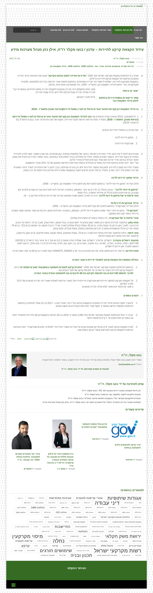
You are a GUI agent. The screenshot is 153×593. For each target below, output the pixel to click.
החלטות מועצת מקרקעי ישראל (115, 517)
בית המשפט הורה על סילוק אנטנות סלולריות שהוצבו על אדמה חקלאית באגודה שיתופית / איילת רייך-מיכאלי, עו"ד (60, 458)
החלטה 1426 (100, 507)
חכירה (111, 531)
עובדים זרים (135, 546)
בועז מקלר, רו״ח (121, 58)
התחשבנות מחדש (81, 527)
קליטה (36, 545)
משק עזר (103, 541)
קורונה (55, 546)
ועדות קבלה (46, 527)
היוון (94, 517)
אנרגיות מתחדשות (60, 498)
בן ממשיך (31, 498)
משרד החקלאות (90, 541)
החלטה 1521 (76, 512)
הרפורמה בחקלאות (54, 522)
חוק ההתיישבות (122, 531)
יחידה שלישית (70, 531)
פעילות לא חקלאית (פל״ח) (86, 546)
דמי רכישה (75, 503)
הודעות (95, 439)
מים (84, 536)
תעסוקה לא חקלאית (48, 555)
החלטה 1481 (126, 512)
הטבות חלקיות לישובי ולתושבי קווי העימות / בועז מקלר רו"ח (113, 394)
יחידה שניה (58, 531)
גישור (140, 502)
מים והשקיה (74, 536)
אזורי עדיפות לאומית (89, 498)
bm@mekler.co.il (127, 364)
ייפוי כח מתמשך (45, 531)
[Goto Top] (13, 584)
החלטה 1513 (89, 512)
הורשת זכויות (51, 502)
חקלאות (83, 531)
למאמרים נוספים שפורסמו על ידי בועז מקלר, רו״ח (85, 369)
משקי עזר (115, 541)
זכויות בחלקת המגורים (22, 527)
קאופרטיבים (67, 546)
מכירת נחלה (136, 541)
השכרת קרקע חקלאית (98, 526)
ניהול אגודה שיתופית (42, 541)
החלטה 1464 (53, 507)
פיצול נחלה (107, 546)
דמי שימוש (63, 503)
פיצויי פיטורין (121, 545)
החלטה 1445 (88, 507)
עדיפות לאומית (24, 541)
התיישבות (62, 527)
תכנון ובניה (81, 555)
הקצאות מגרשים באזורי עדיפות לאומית (127, 522)
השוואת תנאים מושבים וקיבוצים (133, 526)
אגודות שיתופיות (124, 498)
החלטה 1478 (138, 512)
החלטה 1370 (112, 507)
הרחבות (66, 522)
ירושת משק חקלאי (123, 536)
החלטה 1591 (20, 512)
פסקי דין (61, 469)
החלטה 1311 (136, 507)
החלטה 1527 (47, 512)
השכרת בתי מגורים (114, 527)
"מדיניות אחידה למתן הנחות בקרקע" (67, 75)
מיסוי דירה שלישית (53, 536)
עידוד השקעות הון (58, 66)
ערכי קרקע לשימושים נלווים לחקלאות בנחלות (128, 446)
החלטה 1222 (27, 502)
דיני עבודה (107, 503)
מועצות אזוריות (95, 536)
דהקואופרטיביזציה (129, 502)
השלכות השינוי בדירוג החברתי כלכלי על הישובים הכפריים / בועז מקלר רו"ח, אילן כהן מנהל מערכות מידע (92, 402)
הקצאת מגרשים (79, 522)
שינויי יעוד (99, 66)
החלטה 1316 (124, 507)
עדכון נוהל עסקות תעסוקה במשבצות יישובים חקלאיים (94, 425)
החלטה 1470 (21, 507)
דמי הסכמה (87, 502)
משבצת (125, 541)
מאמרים (130, 62)
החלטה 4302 (138, 517)
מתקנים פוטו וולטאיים (75, 541)
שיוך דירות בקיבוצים (83, 550)
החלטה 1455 (74, 66)
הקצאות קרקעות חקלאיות (99, 522)
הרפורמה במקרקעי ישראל (36, 522)
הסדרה (68, 517)
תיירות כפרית (127, 66)
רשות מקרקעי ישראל (117, 550)
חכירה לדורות (98, 531)
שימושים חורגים (112, 66)
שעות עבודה (138, 555)
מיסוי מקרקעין (27, 536)
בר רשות (20, 498)
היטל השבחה (82, 517)
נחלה (59, 541)
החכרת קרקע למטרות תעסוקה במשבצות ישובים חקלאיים (51, 267)
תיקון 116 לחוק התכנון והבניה (107, 555)
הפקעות (46, 517)
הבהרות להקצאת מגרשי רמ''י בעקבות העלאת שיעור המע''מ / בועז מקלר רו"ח (104, 398)
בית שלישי (41, 498)
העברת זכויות (57, 517)
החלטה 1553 (34, 512)
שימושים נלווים (31, 550)
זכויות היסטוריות (136, 531)
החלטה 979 (39, 503)
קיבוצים (45, 546)
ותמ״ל (36, 527)
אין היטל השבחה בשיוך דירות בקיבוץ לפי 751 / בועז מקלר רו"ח (111, 390)
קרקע (25, 546)
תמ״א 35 (62, 555)
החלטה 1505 (87, 66)
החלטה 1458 (65, 507)
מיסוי (64, 536)
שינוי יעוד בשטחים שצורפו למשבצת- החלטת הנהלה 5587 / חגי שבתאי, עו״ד (27, 457)
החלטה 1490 (114, 512)
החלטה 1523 (61, 512)
